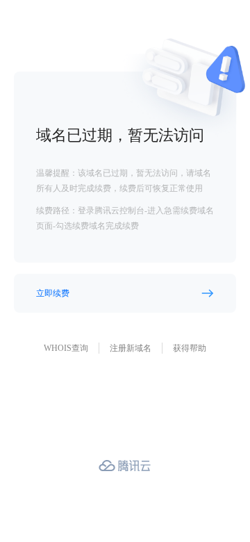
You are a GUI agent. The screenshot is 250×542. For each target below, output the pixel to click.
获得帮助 (189, 348)
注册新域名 (130, 348)
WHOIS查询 (66, 348)
